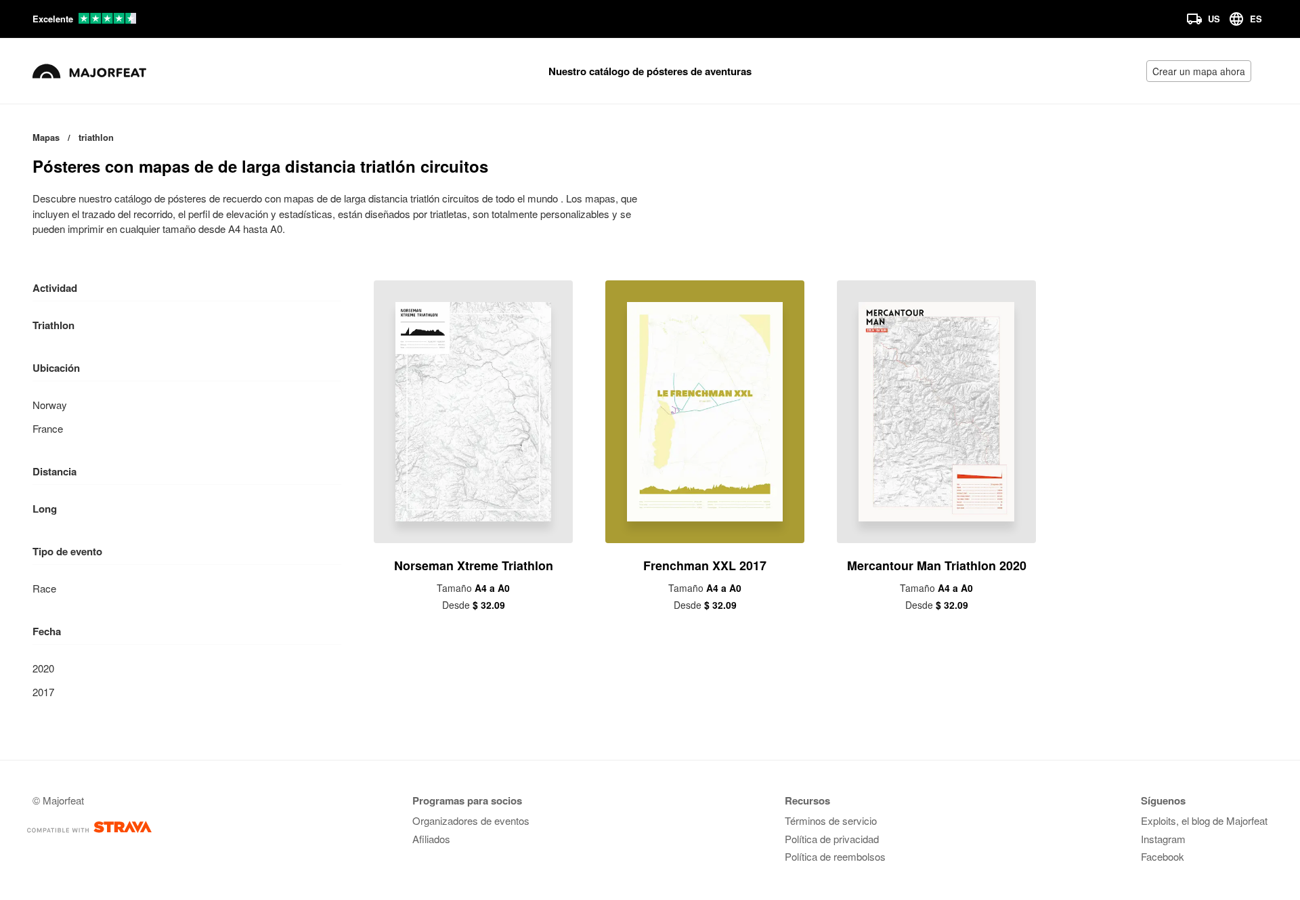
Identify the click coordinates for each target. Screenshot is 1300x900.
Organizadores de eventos (470, 820)
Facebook (1162, 856)
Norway (49, 405)
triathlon (53, 325)
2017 (43, 692)
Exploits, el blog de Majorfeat (1204, 820)
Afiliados (431, 839)
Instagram (1163, 839)
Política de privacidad (832, 839)
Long (44, 508)
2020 (43, 668)
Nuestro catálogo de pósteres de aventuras (650, 71)
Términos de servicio (831, 820)
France (47, 428)
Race (44, 588)
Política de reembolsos (835, 856)
